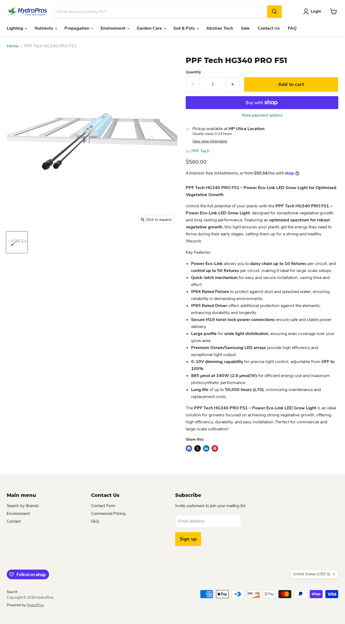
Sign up (188, 539)
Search (12, 592)
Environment (113, 28)
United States (311, 574)
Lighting (15, 28)
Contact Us (269, 28)
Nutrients (44, 28)
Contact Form (103, 505)
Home (12, 46)
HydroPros (35, 605)
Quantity (193, 72)
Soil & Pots (184, 28)
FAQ (292, 28)
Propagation (77, 28)
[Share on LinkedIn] (206, 448)
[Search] (274, 11)
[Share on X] (197, 448)
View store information (209, 141)
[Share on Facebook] (189, 448)
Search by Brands (23, 505)
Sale (245, 28)
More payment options (262, 115)
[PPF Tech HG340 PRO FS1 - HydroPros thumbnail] (16, 242)
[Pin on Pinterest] (215, 448)
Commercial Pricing (108, 513)
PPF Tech (200, 151)
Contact (14, 521)
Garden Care (150, 28)
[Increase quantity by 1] (233, 84)
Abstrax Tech (219, 28)
